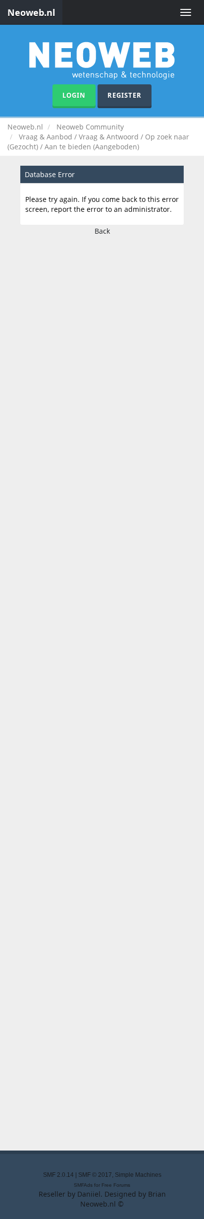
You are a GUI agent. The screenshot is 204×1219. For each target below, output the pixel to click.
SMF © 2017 (95, 1174)
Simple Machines (138, 1174)
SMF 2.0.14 (58, 1174)
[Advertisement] (102, 690)
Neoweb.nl (31, 12)
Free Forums (116, 1185)
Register (124, 95)
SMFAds (83, 1185)
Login (74, 95)
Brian (157, 1194)
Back (102, 231)
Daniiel (89, 1194)
